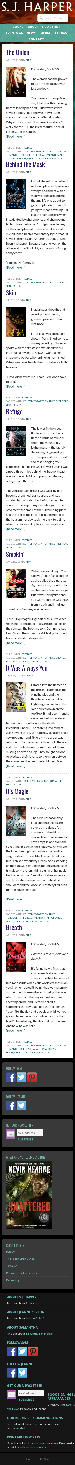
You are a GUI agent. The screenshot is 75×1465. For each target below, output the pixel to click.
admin (29, 59)
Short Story (34, 158)
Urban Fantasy (52, 158)
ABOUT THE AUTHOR (44, 27)
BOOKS (18, 27)
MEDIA (45, 33)
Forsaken (11, 1265)
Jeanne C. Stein (35, 1318)
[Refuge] (16, 454)
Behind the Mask (25, 164)
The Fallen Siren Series (20, 1258)
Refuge (14, 411)
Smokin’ (15, 554)
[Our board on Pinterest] (32, 1081)
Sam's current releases (44, 1443)
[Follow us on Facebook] (11, 1081)
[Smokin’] (16, 597)
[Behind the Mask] (16, 207)
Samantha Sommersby (39, 1333)
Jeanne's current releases (31, 1447)
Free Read (39, 154)
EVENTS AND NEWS (21, 33)
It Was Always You (27, 667)
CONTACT (36, 39)
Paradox (11, 1251)
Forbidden (25, 154)
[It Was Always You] (16, 711)
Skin (11, 292)
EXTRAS (61, 33)
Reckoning (12, 1280)
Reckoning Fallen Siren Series (24, 1273)
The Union (17, 52)
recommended (16, 1428)
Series (22, 158)
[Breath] (16, 970)
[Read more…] (15, 136)
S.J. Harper (32, 1303)
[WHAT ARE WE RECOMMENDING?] (37, 1195)
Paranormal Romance (47, 917)
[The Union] (16, 95)
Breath (14, 927)
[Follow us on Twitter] (22, 1081)
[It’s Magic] (16, 834)
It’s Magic (17, 791)
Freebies (27, 147)
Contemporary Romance (39, 151)
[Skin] (16, 336)
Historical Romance (49, 780)
